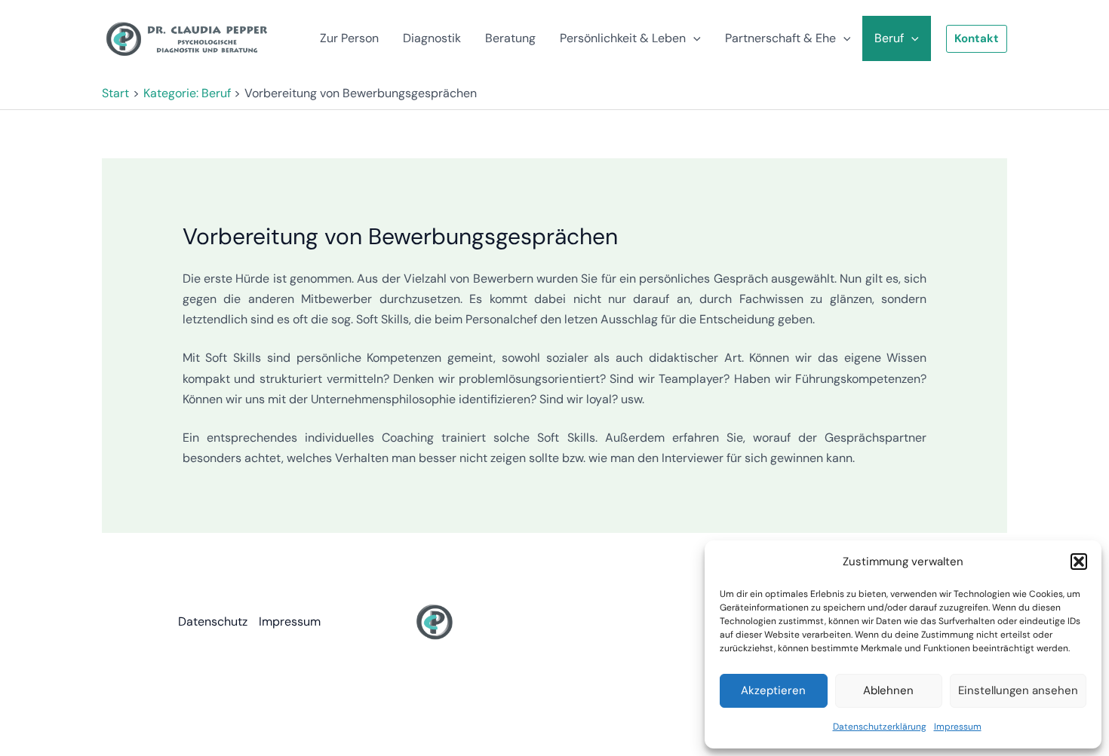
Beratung (510, 38)
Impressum (958, 727)
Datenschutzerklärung (879, 727)
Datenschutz (212, 621)
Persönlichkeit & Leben (623, 38)
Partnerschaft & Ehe (780, 38)
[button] (1078, 561)
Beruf (889, 38)
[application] (693, 38)
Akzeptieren (773, 690)
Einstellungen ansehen (1018, 690)
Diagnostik (432, 38)
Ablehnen (888, 690)
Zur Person (349, 38)
